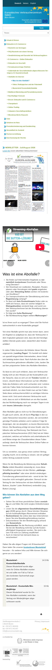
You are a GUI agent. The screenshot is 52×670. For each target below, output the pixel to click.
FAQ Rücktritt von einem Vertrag (20, 52)
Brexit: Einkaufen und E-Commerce (21, 100)
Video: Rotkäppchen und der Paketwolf (27, 84)
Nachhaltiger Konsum (16, 96)
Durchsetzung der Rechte (16, 138)
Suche (41, 28)
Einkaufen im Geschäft (16, 63)
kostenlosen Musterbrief (35, 547)
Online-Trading (13, 107)
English (33, 3)
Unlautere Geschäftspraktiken (19, 111)
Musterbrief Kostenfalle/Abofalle (25, 88)
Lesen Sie (6, 151)
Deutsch (18, 3)
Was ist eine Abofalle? (21, 81)
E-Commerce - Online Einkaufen (20, 59)
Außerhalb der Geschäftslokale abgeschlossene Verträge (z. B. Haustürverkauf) (27, 72)
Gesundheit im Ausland (15, 130)
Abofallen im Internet (16, 77)
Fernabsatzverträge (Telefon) (19, 67)
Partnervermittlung (13, 134)
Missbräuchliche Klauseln (18, 115)
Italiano (25, 3)
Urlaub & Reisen (12, 40)
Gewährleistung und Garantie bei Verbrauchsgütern (27, 55)
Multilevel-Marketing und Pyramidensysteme (25, 92)
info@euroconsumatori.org (12, 631)
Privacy (37, 621)
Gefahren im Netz (13, 123)
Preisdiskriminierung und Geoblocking (20, 126)
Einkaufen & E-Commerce (16, 44)
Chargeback (13, 104)
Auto (8, 119)
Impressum (45, 621)
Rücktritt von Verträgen (17, 48)
